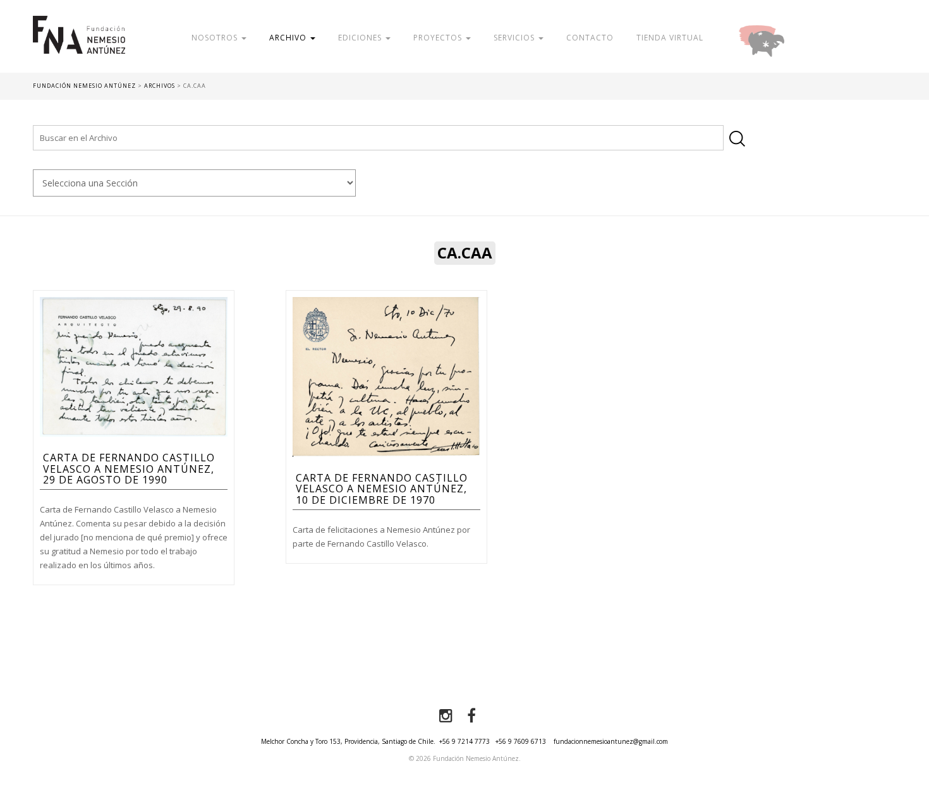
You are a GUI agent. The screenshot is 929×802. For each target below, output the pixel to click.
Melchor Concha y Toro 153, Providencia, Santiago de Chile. (348, 741)
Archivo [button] (289, 37)
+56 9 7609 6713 (520, 741)
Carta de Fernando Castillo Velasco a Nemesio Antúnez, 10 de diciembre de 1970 (382, 489)
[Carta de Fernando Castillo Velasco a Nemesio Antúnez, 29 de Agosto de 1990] (134, 366)
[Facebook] (471, 716)
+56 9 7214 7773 (464, 741)
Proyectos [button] (438, 37)
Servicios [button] (515, 37)
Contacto (590, 37)
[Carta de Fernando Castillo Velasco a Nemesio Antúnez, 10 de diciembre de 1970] (386, 376)
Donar (802, 37)
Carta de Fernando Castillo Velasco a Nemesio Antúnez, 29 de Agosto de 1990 (129, 469)
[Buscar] (737, 138)
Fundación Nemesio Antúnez (79, 44)
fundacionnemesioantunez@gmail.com (611, 741)
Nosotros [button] (215, 37)
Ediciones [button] (361, 37)
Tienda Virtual (669, 37)
